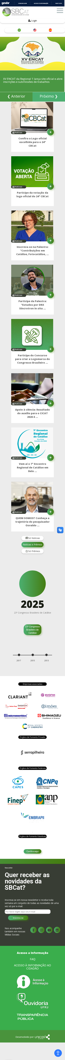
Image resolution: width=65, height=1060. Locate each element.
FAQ (32, 959)
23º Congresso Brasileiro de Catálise (32, 629)
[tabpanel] (32, 604)
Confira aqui (32, 851)
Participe (58, 3)
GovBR (5, 3)
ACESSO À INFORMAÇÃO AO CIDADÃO (32, 966)
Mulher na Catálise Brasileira (32, 639)
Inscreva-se (18, 918)
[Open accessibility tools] (58, 1053)
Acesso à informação (41, 3)
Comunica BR (22, 3)
